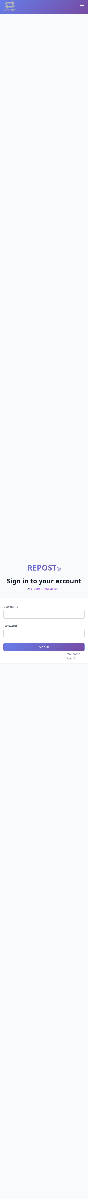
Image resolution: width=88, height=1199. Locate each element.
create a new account (46, 589)
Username (10, 607)
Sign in (44, 647)
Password (10, 626)
